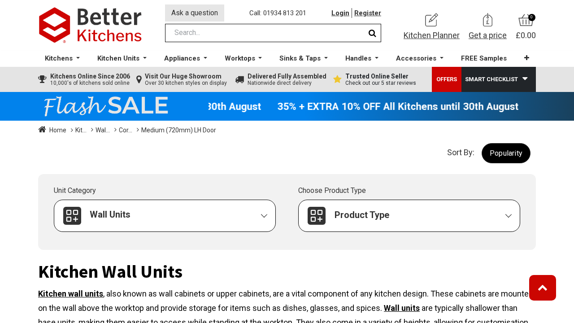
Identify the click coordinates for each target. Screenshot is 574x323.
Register (367, 13)
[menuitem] (483, 58)
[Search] (372, 33)
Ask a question (194, 13)
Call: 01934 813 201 (277, 13)
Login (340, 13)
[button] (526, 58)
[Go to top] (542, 288)
